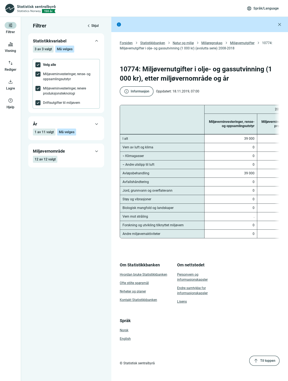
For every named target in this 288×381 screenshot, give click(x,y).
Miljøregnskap (211, 43)
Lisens (182, 302)
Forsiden (126, 43)
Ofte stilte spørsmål (134, 283)
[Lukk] (279, 24)
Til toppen (267, 361)
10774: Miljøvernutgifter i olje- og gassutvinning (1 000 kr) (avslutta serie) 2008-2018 (196, 45)
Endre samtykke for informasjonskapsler (192, 290)
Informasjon (140, 91)
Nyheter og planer (133, 291)
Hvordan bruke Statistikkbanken (143, 275)
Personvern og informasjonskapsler (192, 277)
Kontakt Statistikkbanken (138, 300)
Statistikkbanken (152, 43)
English (125, 339)
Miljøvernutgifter (242, 43)
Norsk (124, 330)
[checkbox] (66, 64)
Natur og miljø (183, 43)
